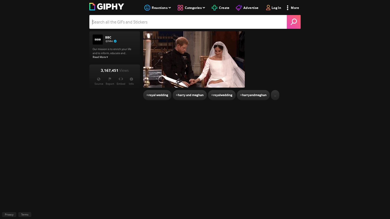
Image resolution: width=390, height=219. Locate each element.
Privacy (9, 214)
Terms (24, 214)
